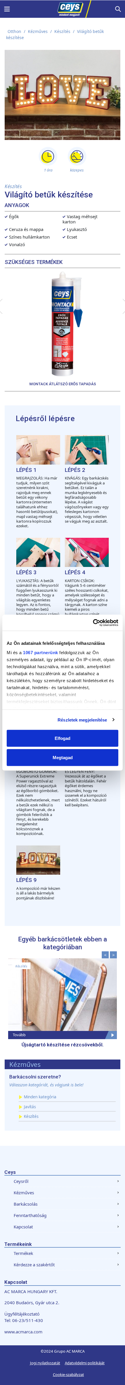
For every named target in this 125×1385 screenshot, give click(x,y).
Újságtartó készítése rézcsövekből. (63, 1045)
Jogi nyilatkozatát (45, 1362)
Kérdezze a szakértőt (34, 1264)
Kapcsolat (23, 1227)
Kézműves (38, 31)
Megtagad (63, 757)
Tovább (19, 1034)
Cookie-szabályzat (68, 1374)
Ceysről (21, 1181)
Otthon (14, 31)
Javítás (30, 1106)
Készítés (62, 31)
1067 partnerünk (40, 652)
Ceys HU (62, 9)
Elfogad (62, 738)
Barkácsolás (26, 1204)
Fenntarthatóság (30, 1215)
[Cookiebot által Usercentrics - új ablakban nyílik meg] (92, 622)
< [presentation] (105, 955)
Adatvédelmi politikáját (85, 1362)
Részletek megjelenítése (82, 719)
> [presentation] (113, 955)
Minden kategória (40, 1096)
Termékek (23, 1253)
